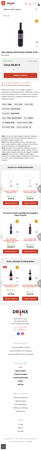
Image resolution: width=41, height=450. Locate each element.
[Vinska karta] (34, 4)
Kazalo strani (20, 411)
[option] (20, 33)
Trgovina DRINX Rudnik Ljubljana (20, 354)
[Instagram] (22, 333)
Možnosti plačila (20, 404)
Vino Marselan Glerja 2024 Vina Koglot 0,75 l (30, 286)
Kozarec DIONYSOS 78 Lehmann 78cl (30, 191)
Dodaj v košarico (20, 75)
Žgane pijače (20, 371)
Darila (20, 381)
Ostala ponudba (20, 374)
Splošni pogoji (20, 401)
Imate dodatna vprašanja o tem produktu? (17, 83)
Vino (20, 367)
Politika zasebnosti (21, 398)
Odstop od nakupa (20, 408)
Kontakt (20, 431)
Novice (20, 428)
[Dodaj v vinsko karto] (36, 46)
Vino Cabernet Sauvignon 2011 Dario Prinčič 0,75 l (11, 240)
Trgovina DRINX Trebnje (20, 347)
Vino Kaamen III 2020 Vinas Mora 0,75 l (11, 285)
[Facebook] (18, 333)
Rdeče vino (6, 16)
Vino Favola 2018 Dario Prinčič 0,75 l (30, 239)
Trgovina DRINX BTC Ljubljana (20, 351)
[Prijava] (30, 4)
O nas (20, 424)
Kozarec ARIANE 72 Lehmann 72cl (11, 191)
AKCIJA (20, 384)
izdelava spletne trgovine (16, 441)
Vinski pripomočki (20, 378)
